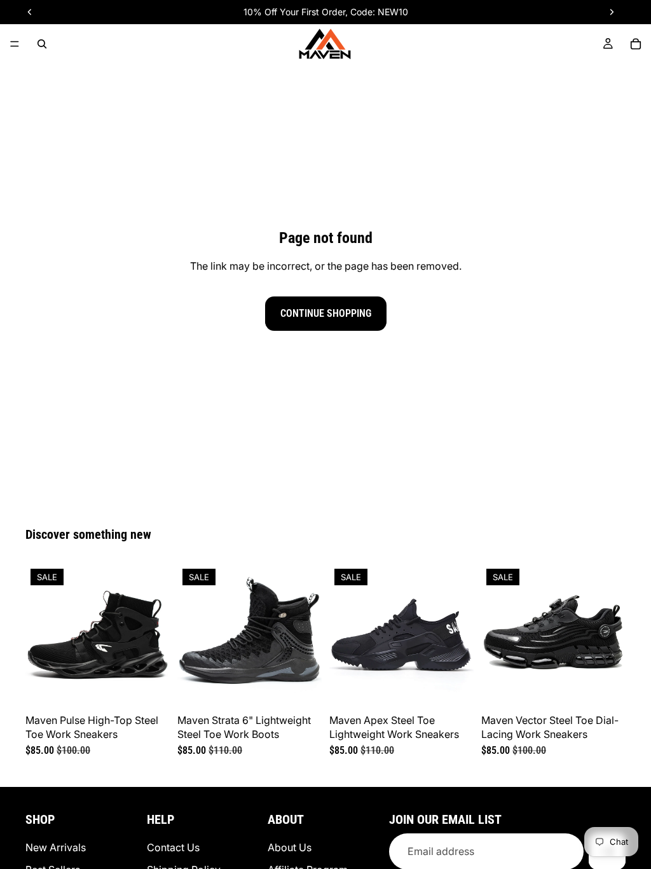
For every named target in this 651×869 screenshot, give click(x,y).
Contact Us (173, 847)
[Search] (42, 44)
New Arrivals (55, 847)
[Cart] (636, 44)
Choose (160, 688)
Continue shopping (325, 313)
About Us (290, 847)
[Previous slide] (39, 636)
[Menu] (14, 44)
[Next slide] (156, 636)
